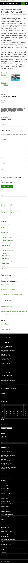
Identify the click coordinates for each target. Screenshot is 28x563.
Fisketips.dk (7, 275)
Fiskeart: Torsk (12, 9)
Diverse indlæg (4, 224)
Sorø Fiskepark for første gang (8, 350)
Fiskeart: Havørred (6, 240)
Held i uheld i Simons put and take (8, 362)
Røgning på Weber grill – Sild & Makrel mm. (17, 311)
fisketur (17, 108)
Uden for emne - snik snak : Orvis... (9, 291)
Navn (2, 158)
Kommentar (4, 139)
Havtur (22, 108)
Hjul (3, 266)
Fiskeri (11, 108)
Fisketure (18, 9)
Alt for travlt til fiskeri (6, 118)
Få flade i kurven (4, 396)
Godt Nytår (4, 123)
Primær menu (26, 3)
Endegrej (3, 227)
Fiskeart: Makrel (5, 248)
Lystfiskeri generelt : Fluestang (8, 286)
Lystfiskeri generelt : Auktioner (7, 284)
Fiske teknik (3, 229)
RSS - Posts (3, 323)
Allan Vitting (13, 14)
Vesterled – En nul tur (5, 354)
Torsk (13, 111)
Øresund (4, 111)
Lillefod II (3, 390)
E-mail (3, 163)
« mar (2, 419)
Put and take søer (5, 378)
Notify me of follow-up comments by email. (11, 177)
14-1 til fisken (4, 393)
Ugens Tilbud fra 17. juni (6, 372)
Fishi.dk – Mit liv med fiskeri (9, 3)
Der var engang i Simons (6, 358)
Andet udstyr (5, 263)
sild (9, 111)
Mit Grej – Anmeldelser (6, 261)
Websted (3, 169)
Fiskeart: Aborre (5, 235)
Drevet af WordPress (5, 561)
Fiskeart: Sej (5, 253)
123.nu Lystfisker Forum (11, 281)
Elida (3, 108)
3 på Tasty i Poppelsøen (6, 346)
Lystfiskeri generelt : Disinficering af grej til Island (12, 294)
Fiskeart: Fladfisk (6, 237)
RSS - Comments (5, 324)
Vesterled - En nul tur (5, 383)
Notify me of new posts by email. (9, 182)
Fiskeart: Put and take (7, 250)
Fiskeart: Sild (4, 9)
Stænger (4, 268)
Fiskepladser (7, 303)
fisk (7, 108)
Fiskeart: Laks (5, 245)
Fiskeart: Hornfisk (6, 242)
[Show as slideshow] (6, 72)
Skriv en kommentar (22, 14)
